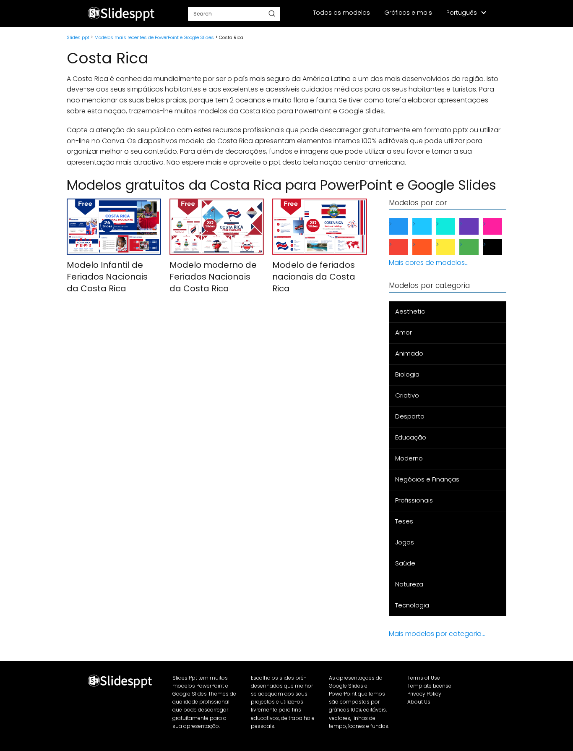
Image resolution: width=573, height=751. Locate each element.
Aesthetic (410, 311)
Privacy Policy (424, 693)
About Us (418, 701)
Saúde (405, 563)
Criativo (407, 395)
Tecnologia (412, 605)
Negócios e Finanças (427, 479)
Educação (410, 437)
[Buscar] (271, 13)
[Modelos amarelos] (452, 247)
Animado (409, 353)
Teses (404, 521)
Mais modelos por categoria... (437, 633)
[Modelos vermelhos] (405, 247)
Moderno (409, 458)
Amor (403, 332)
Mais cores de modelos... (429, 262)
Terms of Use (423, 677)
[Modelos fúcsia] (499, 226)
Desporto (410, 416)
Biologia (407, 374)
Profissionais (414, 500)
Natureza (409, 584)
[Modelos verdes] (475, 247)
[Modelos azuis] (405, 226)
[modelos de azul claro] (428, 226)
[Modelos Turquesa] (452, 226)
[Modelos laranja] (428, 247)
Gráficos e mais (408, 12)
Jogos (404, 542)
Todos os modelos (341, 12)
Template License (429, 685)
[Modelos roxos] (475, 226)
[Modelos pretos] (499, 247)
